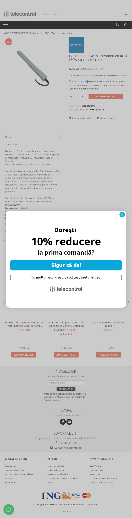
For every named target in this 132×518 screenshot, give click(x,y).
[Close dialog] (122, 214)
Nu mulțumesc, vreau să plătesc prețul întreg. (66, 277)
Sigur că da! (66, 265)
